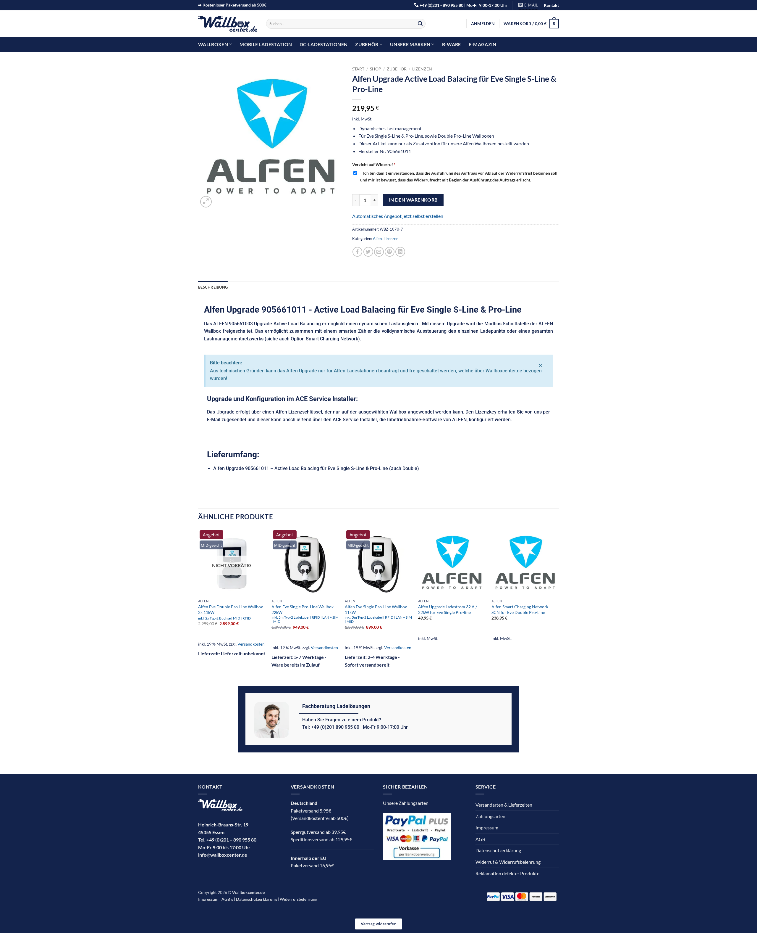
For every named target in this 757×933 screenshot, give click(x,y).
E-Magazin (482, 44)
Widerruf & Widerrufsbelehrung (508, 862)
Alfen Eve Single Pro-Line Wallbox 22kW (305, 613)
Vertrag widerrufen (378, 923)
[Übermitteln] (420, 24)
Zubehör (366, 44)
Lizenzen (422, 69)
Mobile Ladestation (266, 44)
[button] (483, 23)
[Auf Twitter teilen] (368, 252)
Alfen (377, 238)
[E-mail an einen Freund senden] (379, 252)
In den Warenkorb (413, 199)
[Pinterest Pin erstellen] (389, 252)
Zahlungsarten (490, 816)
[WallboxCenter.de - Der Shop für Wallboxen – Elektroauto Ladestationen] (227, 24)
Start (358, 69)
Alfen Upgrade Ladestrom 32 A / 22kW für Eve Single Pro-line (447, 609)
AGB (480, 839)
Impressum (486, 827)
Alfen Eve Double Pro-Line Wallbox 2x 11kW (230, 612)
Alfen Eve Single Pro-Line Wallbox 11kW (378, 613)
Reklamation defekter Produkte (507, 873)
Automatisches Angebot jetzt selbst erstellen (397, 216)
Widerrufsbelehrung (298, 899)
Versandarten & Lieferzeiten (503, 804)
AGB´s (227, 899)
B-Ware (451, 44)
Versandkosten (251, 643)
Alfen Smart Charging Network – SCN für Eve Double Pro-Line (521, 609)
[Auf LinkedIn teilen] (400, 252)
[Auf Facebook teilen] (357, 252)
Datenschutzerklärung (498, 850)
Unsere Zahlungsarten (405, 803)
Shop (375, 69)
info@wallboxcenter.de (222, 855)
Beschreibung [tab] (213, 287)
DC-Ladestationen (323, 44)
